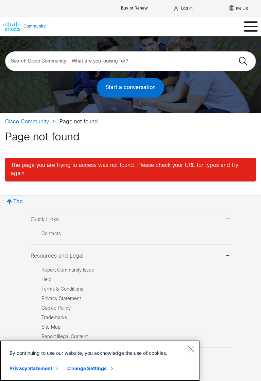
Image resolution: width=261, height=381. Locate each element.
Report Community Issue (67, 270)
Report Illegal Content (64, 337)
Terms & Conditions (62, 289)
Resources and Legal (57, 256)
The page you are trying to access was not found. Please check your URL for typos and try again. (124, 169)
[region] (100, 360)
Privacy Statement (31, 368)
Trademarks (54, 318)
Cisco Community (27, 121)
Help (46, 280)
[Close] (191, 349)
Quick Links (45, 219)
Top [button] (18, 201)
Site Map (50, 327)
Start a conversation (130, 87)
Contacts (51, 234)
